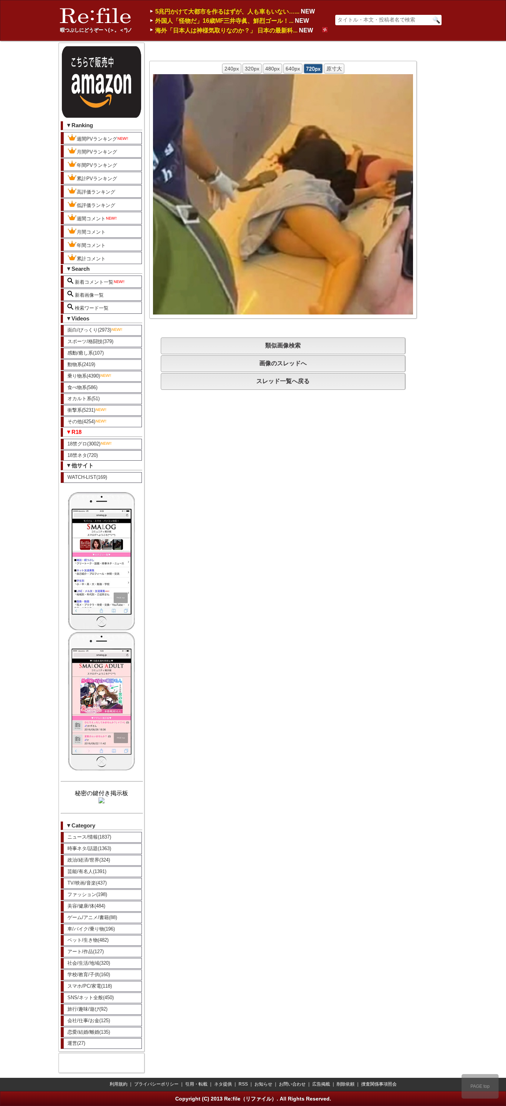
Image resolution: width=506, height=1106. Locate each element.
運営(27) (76, 1043)
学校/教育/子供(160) (88, 974)
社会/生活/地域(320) (88, 963)
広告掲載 (321, 1084)
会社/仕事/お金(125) (88, 1020)
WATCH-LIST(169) (87, 477)
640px (293, 69)
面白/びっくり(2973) (89, 330)
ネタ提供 (223, 1084)
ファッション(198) (87, 894)
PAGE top (480, 1086)
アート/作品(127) (85, 951)
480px (272, 69)
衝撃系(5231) (81, 410)
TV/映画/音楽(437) (87, 883)
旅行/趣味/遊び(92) (87, 1009)
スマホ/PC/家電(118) (89, 986)
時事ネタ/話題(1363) (89, 848)
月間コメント (91, 232)
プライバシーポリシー (156, 1084)
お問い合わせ (292, 1084)
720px (313, 69)
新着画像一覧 (88, 295)
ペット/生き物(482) (88, 940)
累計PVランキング (97, 178)
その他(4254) (81, 421)
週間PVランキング (97, 139)
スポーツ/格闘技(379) (90, 341)
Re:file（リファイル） (250, 1099)
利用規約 (118, 1084)
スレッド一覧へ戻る (283, 381)
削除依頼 (345, 1084)
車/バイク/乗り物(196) (91, 929)
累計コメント (91, 258)
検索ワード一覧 (91, 308)
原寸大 (334, 69)
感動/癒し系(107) (85, 353)
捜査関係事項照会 (379, 1084)
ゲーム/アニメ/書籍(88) (92, 917)
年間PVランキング (97, 165)
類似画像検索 (283, 345)
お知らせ (263, 1084)
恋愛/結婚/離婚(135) (88, 1032)
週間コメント (91, 218)
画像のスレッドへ (283, 363)
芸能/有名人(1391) (86, 871)
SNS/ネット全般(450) (90, 997)
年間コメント (91, 245)
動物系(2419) (81, 364)
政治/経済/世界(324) (88, 860)
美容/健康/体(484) (86, 906)
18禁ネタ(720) (82, 455)
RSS (243, 1084)
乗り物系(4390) (83, 376)
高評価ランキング (96, 192)
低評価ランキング (96, 205)
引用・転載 (196, 1084)
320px (252, 69)
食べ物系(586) (82, 387)
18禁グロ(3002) (83, 444)
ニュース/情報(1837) (89, 837)
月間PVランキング (97, 152)
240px (231, 69)
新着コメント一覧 (93, 282)
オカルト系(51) (83, 398)
